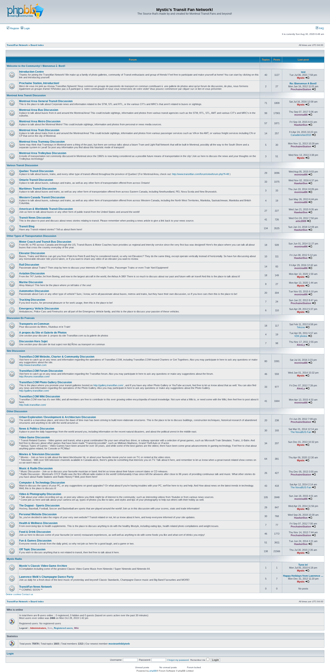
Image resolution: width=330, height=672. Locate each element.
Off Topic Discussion (32, 549)
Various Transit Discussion (22, 165)
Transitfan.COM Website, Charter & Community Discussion (56, 356)
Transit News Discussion (35, 217)
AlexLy (301, 344)
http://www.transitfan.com (32, 365)
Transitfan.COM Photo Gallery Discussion (45, 382)
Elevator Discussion (32, 253)
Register (14, 28)
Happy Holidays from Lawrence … (303, 575)
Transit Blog (26, 226)
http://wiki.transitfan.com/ (32, 404)
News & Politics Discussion (36, 428)
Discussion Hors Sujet (33, 341)
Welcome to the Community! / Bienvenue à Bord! (36, 66)
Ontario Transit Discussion (36, 179)
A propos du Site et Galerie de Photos (43, 332)
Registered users (63, 628)
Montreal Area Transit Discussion (26, 95)
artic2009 (301, 221)
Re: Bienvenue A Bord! (303, 83)
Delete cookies (13, 594)
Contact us (27, 594)
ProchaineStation (301, 89)
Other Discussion (17, 411)
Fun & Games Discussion (35, 540)
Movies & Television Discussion (39, 454)
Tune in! (303, 564)
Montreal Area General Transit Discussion (46, 101)
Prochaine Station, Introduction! (39, 83)
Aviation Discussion (32, 273)
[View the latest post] (307, 77)
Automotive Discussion (34, 291)
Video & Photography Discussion (40, 494)
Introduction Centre (31, 71)
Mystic (301, 77)
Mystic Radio (14, 559)
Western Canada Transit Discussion (42, 197)
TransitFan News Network (35, 586)
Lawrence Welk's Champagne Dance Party (46, 576)
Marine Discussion (31, 282)
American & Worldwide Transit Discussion (46, 209)
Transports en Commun (34, 323)
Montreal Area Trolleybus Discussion (42, 153)
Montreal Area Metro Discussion (39, 121)
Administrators (38, 628)
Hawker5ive (301, 124)
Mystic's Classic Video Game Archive (43, 565)
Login (26, 28)
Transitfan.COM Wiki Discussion (39, 396)
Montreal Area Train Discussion (39, 130)
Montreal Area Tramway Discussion (42, 141)
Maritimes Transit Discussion (37, 188)
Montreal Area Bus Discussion (38, 110)
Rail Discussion (29, 264)
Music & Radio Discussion (36, 468)
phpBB (153, 671)
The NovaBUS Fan (300, 432)
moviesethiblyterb (119, 643)
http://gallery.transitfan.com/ (108, 385)
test (303, 72)
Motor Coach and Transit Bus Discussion (45, 241)
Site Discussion (16, 350)
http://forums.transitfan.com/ (34, 376)
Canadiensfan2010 (301, 135)
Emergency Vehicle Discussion (39, 308)
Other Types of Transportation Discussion (31, 236)
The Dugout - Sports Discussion (39, 505)
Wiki (76, 628)
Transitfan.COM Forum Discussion (41, 370)
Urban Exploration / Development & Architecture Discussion (57, 417)
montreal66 (301, 114)
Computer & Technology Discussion (42, 482)
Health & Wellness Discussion (38, 523)
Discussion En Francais (21, 318)
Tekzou (301, 327)
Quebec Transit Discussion (36, 171)
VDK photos (300, 336)
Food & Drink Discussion (35, 531)
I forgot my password (178, 660)
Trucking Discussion (32, 299)
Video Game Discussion (34, 437)
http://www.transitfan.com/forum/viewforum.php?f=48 (200, 174)
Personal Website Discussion (38, 514)
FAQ (321, 28)
